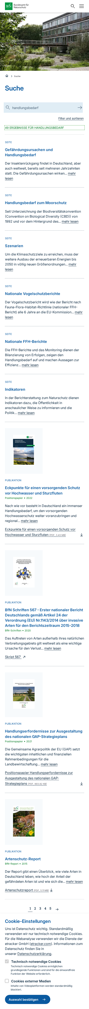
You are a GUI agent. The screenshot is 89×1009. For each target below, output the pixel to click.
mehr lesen (70, 221)
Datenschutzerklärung (34, 954)
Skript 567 (13, 657)
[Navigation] (80, 6)
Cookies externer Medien (31, 981)
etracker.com (41, 944)
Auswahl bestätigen (23, 1000)
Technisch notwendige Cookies (36, 961)
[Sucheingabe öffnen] (71, 6)
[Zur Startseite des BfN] (36, 6)
